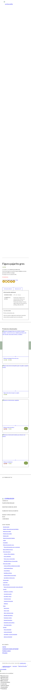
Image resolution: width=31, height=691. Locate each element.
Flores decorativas (7, 551)
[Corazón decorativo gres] (30, 345)
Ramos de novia (6, 584)
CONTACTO (5, 500)
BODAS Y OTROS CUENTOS (8, 514)
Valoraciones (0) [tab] (18, 288)
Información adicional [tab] (8, 288)
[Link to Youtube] (25, 665)
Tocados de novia (7, 598)
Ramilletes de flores (8, 573)
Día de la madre (6, 526)
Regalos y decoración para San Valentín (11, 529)
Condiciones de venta (6, 666)
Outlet (4, 540)
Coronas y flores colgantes (9, 554)
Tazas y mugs (6, 610)
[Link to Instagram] (21, 665)
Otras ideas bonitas (8, 625)
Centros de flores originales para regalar (12, 565)
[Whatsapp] (3, 281)
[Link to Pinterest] (27, 665)
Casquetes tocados (8, 594)
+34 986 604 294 (9, 498)
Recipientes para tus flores (9, 622)
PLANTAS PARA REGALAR (8, 503)
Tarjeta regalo (6, 580)
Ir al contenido (3, 669)
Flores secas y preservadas (9, 558)
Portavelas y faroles (8, 617)
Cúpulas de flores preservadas (10, 575)
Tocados (4, 589)
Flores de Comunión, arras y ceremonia (12, 547)
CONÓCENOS (5, 518)
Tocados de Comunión (8, 601)
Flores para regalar (7, 563)
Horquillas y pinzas (7, 596)
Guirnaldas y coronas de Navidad (10, 634)
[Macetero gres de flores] (1, 345)
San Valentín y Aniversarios (9, 577)
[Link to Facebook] (18, 665)
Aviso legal (15, 666)
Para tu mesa (6, 608)
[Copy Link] (14, 281)
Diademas (6, 603)
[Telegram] (8, 281)
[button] (0, 671)
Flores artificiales (7, 556)
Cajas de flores (7, 570)
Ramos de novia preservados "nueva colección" (13, 587)
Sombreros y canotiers (8, 591)
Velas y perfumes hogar (8, 613)
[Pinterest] (11, 281)
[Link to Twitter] (23, 665)
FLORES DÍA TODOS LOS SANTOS (10, 510)
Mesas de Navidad (7, 629)
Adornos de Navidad (8, 636)
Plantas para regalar (7, 531)
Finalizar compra (6, 650)
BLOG (3, 516)
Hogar (17, 280)
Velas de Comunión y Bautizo (9, 538)
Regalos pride (6, 535)
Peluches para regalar (7, 533)
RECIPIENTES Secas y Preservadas (11, 561)
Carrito (4, 646)
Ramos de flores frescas (8, 549)
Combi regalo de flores (8, 568)
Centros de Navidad (8, 632)
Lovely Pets (5, 582)
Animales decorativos (11, 280)
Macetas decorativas (8, 620)
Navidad (4, 627)
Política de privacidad (22, 666)
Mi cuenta (4, 652)
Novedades (5, 542)
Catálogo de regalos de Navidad (10, 648)
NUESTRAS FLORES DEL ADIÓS (9, 507)
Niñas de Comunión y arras (8, 544)
